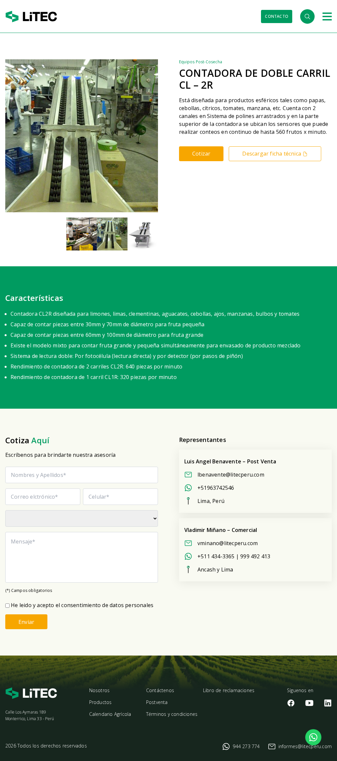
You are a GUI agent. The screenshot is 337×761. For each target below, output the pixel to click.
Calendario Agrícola (110, 714)
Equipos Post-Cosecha (200, 62)
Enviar (26, 622)
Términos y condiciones (171, 714)
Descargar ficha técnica (271, 153)
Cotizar (201, 153)
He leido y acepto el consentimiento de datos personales (82, 605)
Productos (100, 702)
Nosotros (99, 690)
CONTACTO (276, 16)
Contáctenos (160, 690)
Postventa (157, 702)
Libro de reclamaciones (228, 690)
